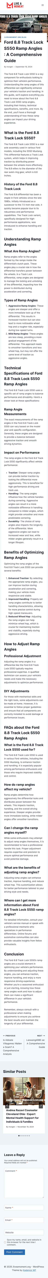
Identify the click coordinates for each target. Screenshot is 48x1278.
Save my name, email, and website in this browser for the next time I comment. (24, 1242)
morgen (10, 67)
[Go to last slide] (7, 1105)
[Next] (41, 1105)
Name (9, 1207)
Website (9, 1232)
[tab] (19, 1135)
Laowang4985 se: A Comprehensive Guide (35, 1041)
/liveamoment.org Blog (15, 37)
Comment (11, 1171)
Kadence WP (29, 1270)
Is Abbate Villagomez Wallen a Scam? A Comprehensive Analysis (12, 1045)
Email (9, 1220)
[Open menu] (42, 5)
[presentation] (24, 1091)
